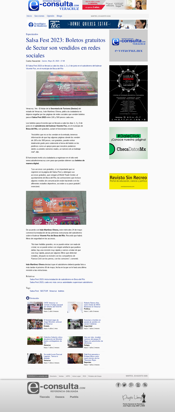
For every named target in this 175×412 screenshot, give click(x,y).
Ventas (61, 376)
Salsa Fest (34, 291)
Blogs (59, 16)
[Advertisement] (97, 148)
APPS (68, 376)
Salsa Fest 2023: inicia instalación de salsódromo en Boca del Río (57, 279)
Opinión (50, 16)
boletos (61, 291)
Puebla (74, 396)
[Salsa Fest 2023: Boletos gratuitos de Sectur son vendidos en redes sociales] (67, 105)
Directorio (53, 376)
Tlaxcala (44, 396)
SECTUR (44, 291)
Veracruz (53, 291)
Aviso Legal (76, 376)
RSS (84, 376)
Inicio (29, 16)
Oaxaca (59, 396)
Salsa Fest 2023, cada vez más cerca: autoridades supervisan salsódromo (61, 282)
